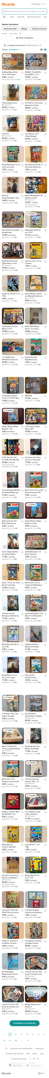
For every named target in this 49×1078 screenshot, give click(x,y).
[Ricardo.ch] (8, 4)
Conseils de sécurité (18, 1059)
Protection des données (15, 1054)
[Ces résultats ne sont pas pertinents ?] (40, 45)
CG (6, 1048)
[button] (36, 4)
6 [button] (38, 1034)
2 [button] (15, 1034)
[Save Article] (22, 72)
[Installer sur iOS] (15, 1065)
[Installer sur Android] (33, 1065)
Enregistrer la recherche (25, 1023)
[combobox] (24, 11)
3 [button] (21, 1034)
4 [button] (27, 1034)
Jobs (41, 1054)
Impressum (39, 1048)
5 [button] (32, 1034)
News (35, 1054)
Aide (28, 1054)
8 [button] (4, 1041)
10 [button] (16, 1041)
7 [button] (44, 1034)
